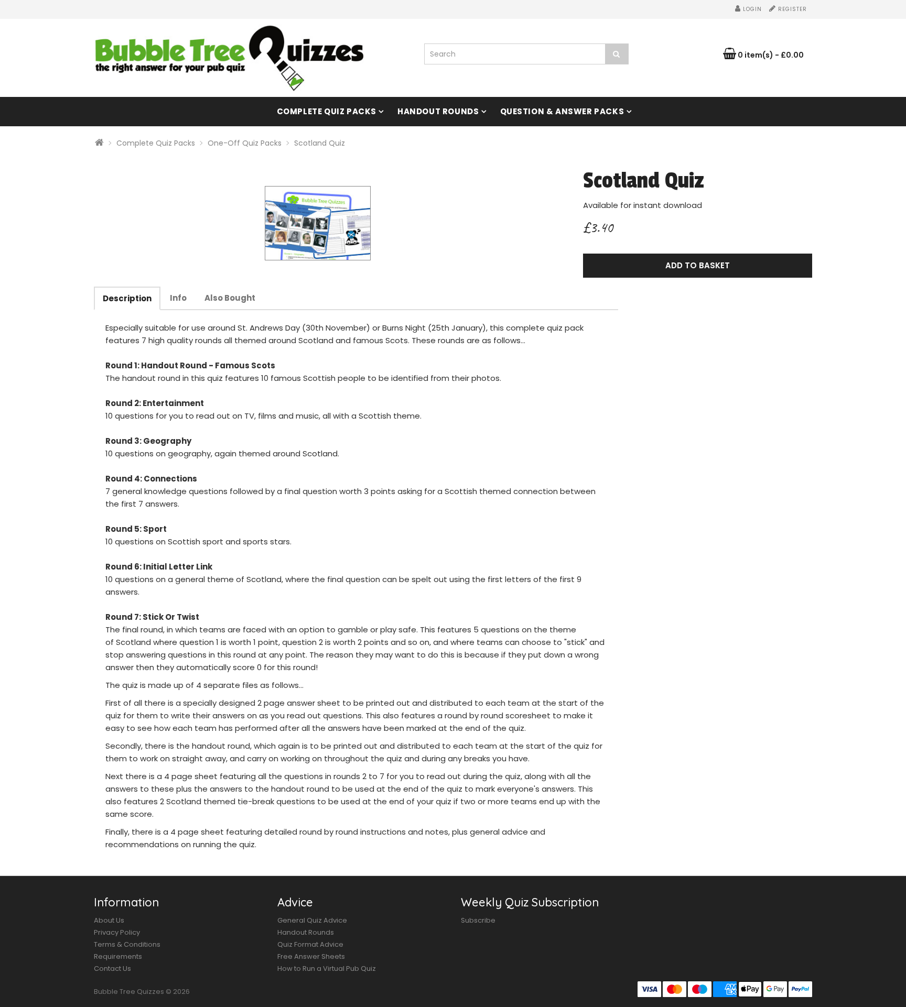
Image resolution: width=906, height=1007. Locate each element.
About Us (109, 920)
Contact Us (112, 968)
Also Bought (229, 297)
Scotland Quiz (319, 143)
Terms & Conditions (127, 944)
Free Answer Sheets (311, 956)
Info (178, 297)
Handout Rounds (438, 111)
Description (127, 298)
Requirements (118, 956)
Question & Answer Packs (562, 111)
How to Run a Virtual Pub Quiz (326, 968)
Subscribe (478, 920)
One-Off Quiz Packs (245, 143)
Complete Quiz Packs (326, 111)
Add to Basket (697, 265)
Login (751, 9)
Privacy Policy (117, 932)
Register (791, 9)
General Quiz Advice (312, 920)
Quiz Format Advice (310, 944)
